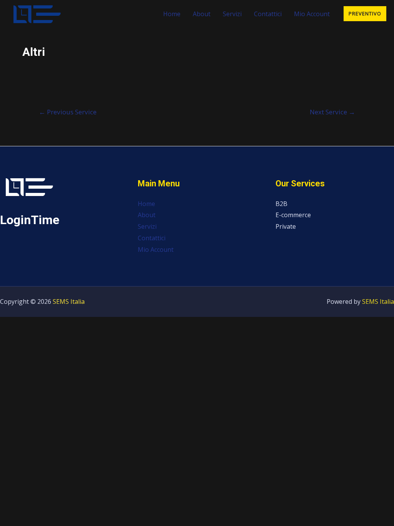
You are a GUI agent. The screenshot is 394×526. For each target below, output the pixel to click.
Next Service (332, 111)
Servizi (232, 14)
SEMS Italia (69, 301)
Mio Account (312, 14)
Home (171, 14)
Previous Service (68, 111)
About (201, 14)
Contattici (268, 14)
